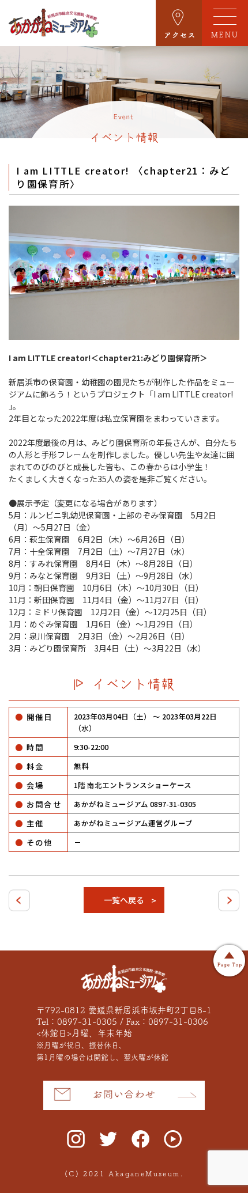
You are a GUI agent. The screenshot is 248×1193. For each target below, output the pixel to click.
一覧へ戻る (124, 900)
